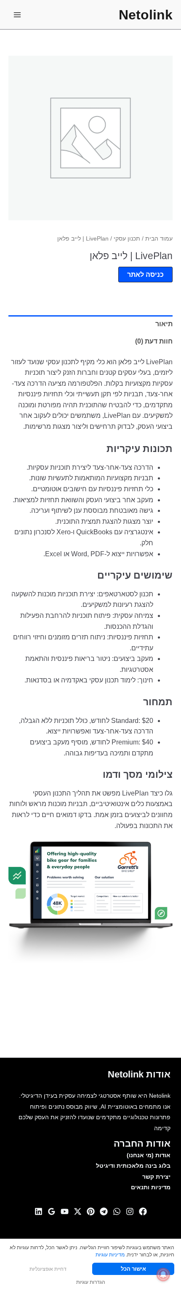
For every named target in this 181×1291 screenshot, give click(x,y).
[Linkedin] (39, 1211)
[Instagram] (130, 1211)
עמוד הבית (159, 238)
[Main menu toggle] (17, 15)
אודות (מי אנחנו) (148, 1155)
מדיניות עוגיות (110, 1254)
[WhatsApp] (117, 1211)
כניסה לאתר (145, 274)
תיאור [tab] (164, 323)
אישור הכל (133, 1268)
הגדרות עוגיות (90, 1282)
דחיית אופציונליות (48, 1269)
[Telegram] (104, 1211)
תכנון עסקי (127, 238)
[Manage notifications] (163, 1274)
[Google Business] (52, 1211)
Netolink (146, 14)
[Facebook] (143, 1211)
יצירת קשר (156, 1177)
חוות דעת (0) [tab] (154, 341)
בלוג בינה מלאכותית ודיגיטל (133, 1166)
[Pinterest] (91, 1211)
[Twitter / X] (78, 1211)
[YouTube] (65, 1211)
